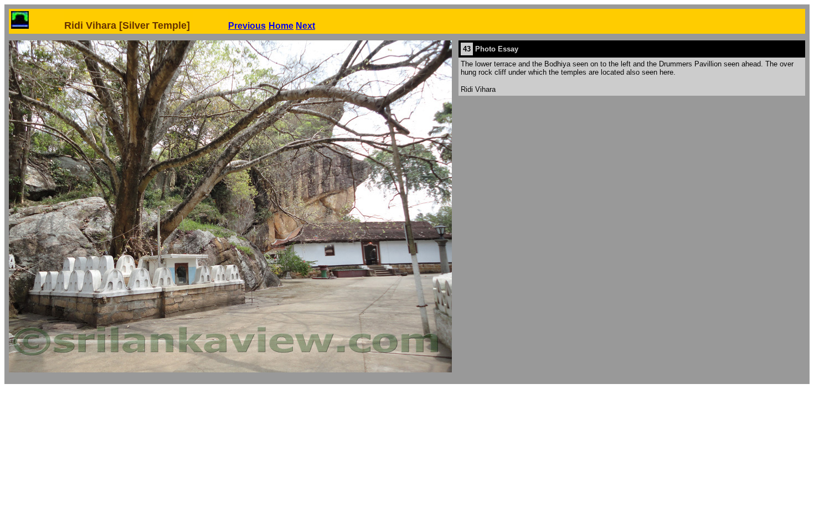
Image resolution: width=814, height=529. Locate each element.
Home (281, 25)
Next (305, 25)
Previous (247, 25)
